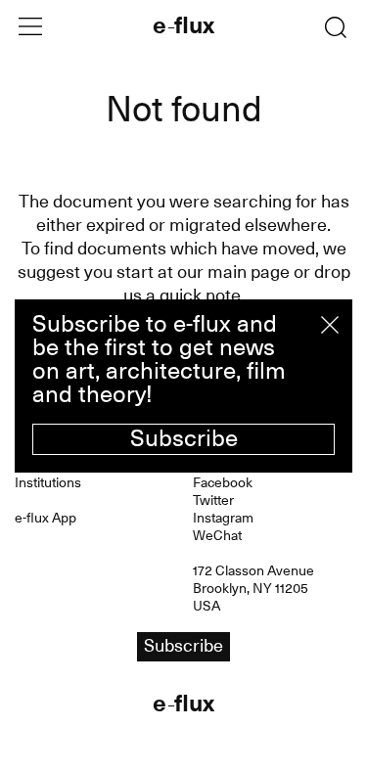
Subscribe (184, 438)
